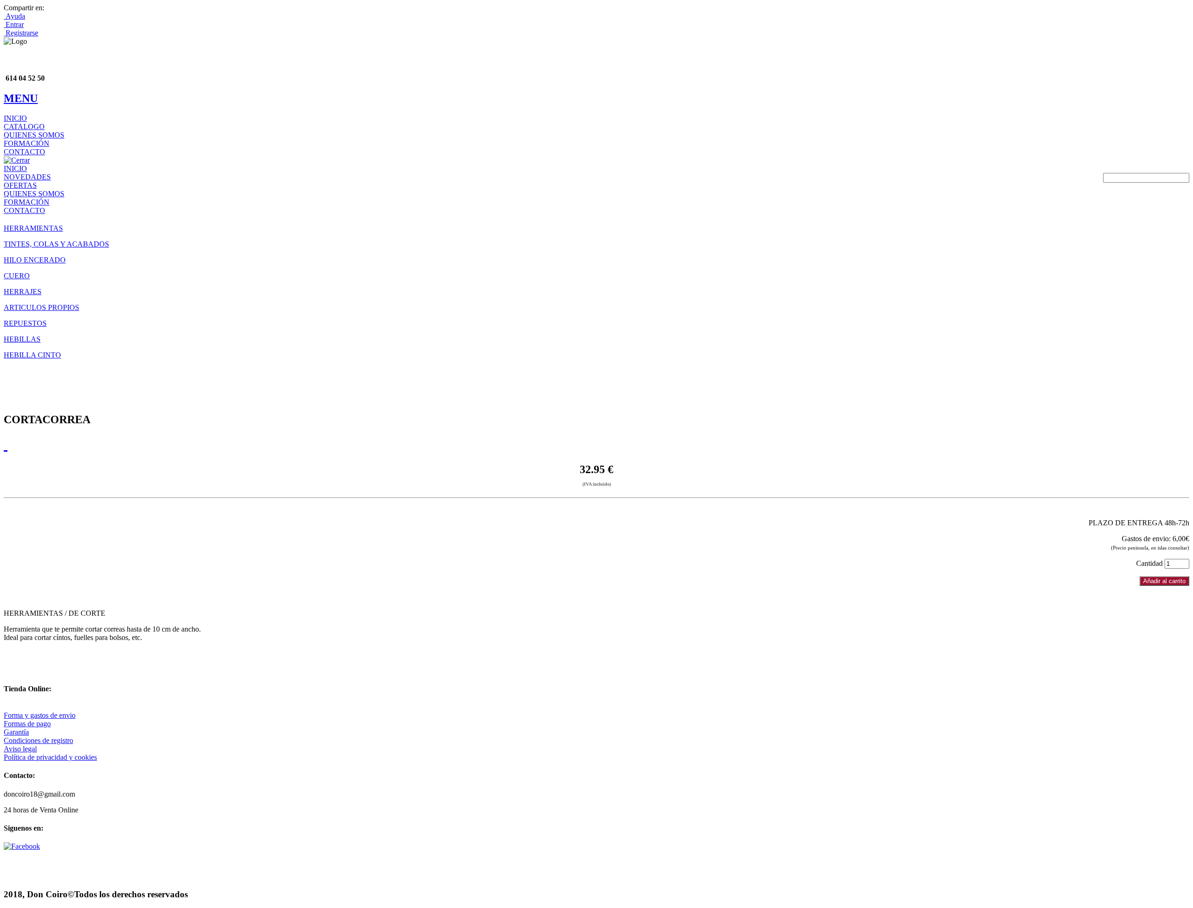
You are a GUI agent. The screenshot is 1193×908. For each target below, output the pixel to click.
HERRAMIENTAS (33, 228)
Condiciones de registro (38, 740)
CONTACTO (24, 152)
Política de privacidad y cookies (50, 757)
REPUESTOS (25, 323)
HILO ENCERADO (35, 260)
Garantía (16, 732)
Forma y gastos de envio (39, 715)
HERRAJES (22, 292)
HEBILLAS (22, 339)
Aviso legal (20, 749)
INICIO (15, 118)
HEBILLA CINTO (32, 355)
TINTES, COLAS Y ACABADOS (56, 244)
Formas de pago (27, 724)
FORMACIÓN (26, 143)
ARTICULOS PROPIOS (41, 307)
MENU (21, 98)
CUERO (17, 276)
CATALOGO (24, 127)
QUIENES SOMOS (34, 135)
